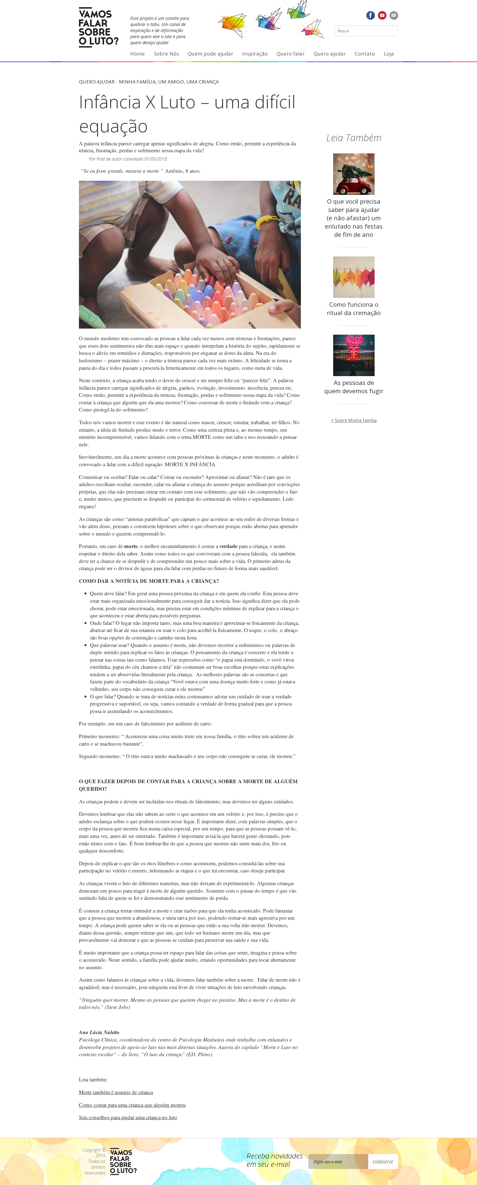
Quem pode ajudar (210, 53)
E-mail (393, 15)
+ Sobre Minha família (354, 420)
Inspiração (255, 53)
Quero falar (291, 53)
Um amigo (171, 81)
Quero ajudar (330, 53)
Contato (365, 53)
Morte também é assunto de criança (116, 1092)
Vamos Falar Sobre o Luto (98, 27)
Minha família (137, 81)
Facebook (370, 15)
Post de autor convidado (120, 159)
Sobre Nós (166, 53)
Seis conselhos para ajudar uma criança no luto (128, 1117)
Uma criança (202, 81)
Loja (389, 53)
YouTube (382, 15)
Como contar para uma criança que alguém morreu (132, 1104)
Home (137, 53)
